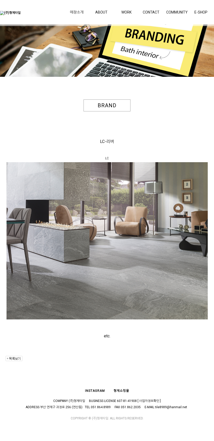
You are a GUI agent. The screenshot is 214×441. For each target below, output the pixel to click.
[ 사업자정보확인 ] (149, 401)
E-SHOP (200, 12)
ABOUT (101, 12)
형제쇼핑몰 (121, 391)
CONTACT (151, 12)
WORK (126, 12)
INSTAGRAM (95, 391)
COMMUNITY (177, 12)
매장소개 (77, 12)
